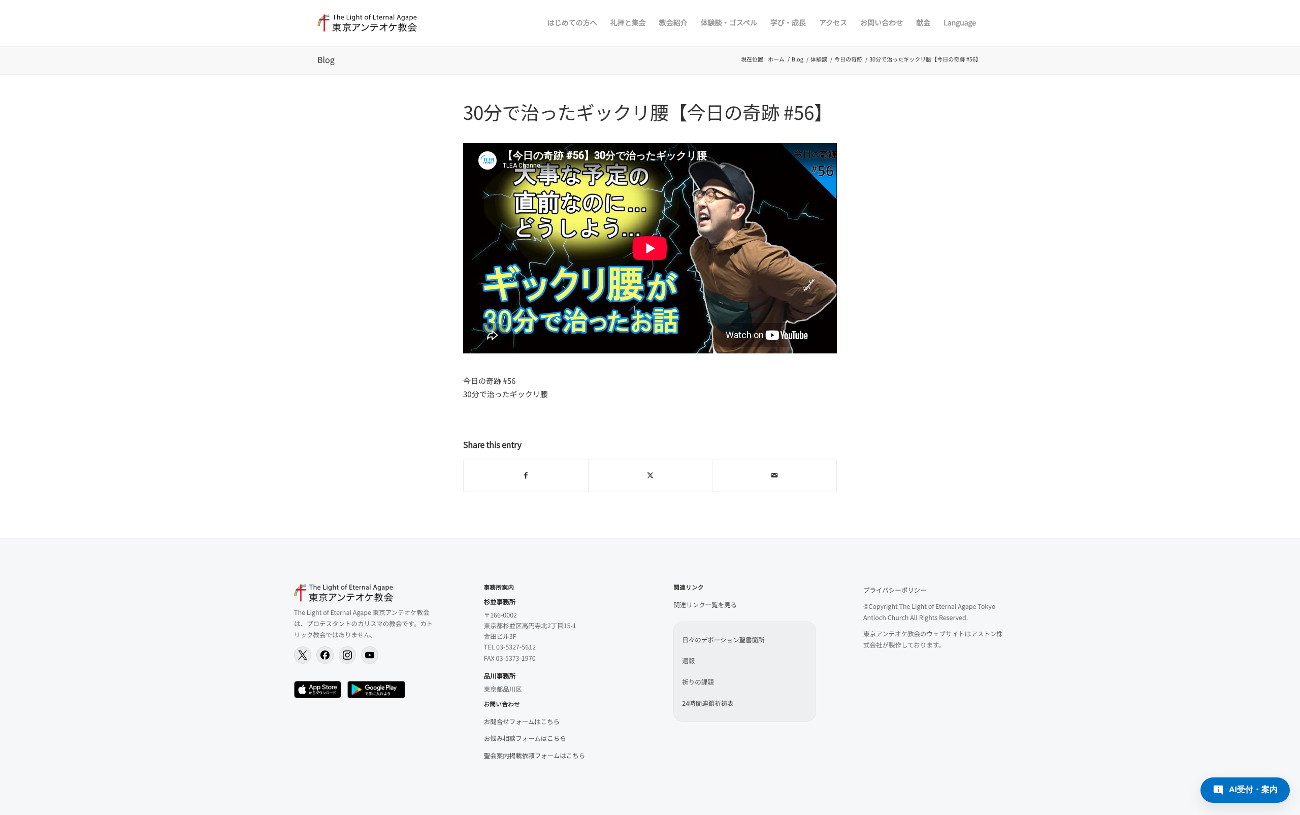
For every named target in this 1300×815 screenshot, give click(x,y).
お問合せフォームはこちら (522, 721)
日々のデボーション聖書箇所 (723, 639)
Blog (326, 59)
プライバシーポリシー (895, 590)
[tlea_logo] (367, 23)
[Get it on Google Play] (376, 689)
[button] (1245, 790)
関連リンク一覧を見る (705, 604)
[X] (302, 655)
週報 (688, 660)
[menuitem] (572, 23)
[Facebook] (325, 655)
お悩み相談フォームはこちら (525, 738)
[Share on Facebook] (526, 476)
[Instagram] (347, 655)
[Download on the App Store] (317, 689)
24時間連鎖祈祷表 (707, 703)
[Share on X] (650, 476)
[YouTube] (369, 655)
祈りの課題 (698, 682)
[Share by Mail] (774, 476)
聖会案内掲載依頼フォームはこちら (535, 755)
